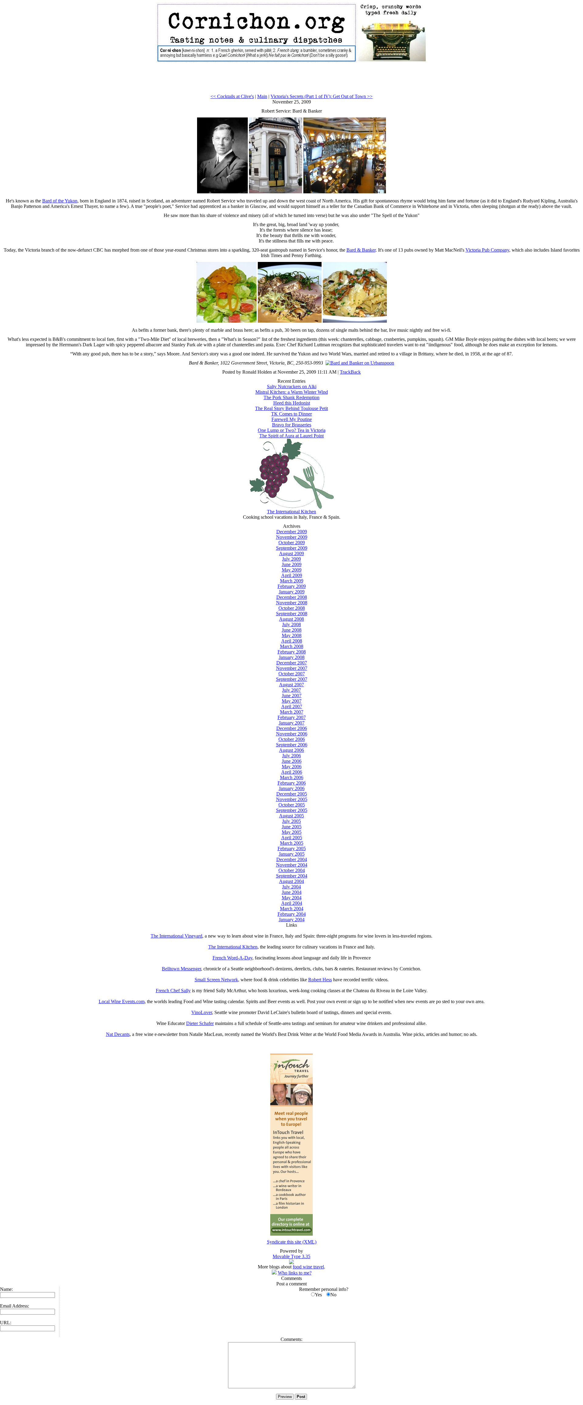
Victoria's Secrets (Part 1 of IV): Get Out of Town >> (322, 96)
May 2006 (292, 766)
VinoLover (201, 1012)
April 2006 (291, 772)
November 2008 (291, 602)
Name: (6, 1289)
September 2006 (291, 744)
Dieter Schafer (200, 1023)
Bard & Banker (361, 250)
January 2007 (292, 722)
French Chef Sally (173, 990)
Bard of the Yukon (59, 200)
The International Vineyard (176, 935)
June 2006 (292, 761)
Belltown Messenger (181, 968)
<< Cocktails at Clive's (232, 96)
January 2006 (292, 788)
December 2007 (291, 662)
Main (262, 96)
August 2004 (291, 881)
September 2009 (291, 548)
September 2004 (291, 875)
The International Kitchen (291, 511)
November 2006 (291, 733)
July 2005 (291, 821)
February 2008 (292, 651)
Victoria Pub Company (487, 250)
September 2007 (291, 679)
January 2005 (292, 854)
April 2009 (291, 575)
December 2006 (291, 728)
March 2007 (291, 711)
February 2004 (292, 914)
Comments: (291, 1339)
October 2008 (291, 608)
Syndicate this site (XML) (291, 1241)
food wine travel (308, 1266)
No (333, 1294)
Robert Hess (320, 979)
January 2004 (292, 919)
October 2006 (291, 739)
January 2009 (292, 591)
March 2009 (291, 580)
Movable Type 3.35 (291, 1256)
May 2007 (292, 701)
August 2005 (291, 815)
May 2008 (292, 635)
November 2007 (291, 668)
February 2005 (292, 848)
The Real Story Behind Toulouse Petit (291, 408)
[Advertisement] (291, 80)
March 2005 (291, 843)
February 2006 (292, 783)
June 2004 (292, 892)
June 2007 (292, 695)
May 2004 (292, 897)
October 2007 (291, 673)
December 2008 (291, 597)
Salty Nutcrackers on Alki (291, 386)
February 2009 (292, 586)
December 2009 (291, 531)
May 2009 (292, 569)
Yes (318, 1294)
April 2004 (291, 903)
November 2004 (291, 864)
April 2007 (291, 706)
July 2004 (291, 886)
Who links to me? (295, 1272)
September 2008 (291, 613)
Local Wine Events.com (122, 1001)
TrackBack (350, 372)
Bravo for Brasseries (291, 424)
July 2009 (291, 559)
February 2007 (292, 717)
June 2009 (292, 564)
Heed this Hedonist (291, 403)
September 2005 (291, 810)
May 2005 (292, 832)
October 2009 (291, 542)
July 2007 (291, 690)
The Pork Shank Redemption (291, 397)
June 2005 (292, 826)
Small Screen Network (216, 979)
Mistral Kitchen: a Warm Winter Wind (291, 392)
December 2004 (291, 859)
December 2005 (291, 793)
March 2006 (291, 777)
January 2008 (292, 657)
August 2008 (291, 619)
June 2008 (292, 630)
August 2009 (291, 553)
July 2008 (291, 624)
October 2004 (291, 870)
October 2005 (291, 804)
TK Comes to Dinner (291, 413)
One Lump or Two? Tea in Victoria (292, 430)
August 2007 (291, 684)
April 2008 (291, 640)
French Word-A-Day (232, 957)
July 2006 (291, 755)
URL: (5, 1322)
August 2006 (291, 750)
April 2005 (291, 837)
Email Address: (14, 1305)
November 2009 (291, 537)
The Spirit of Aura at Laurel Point (291, 435)
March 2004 (291, 908)
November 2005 (291, 799)
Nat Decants (118, 1034)
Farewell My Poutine (291, 419)
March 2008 (291, 646)
